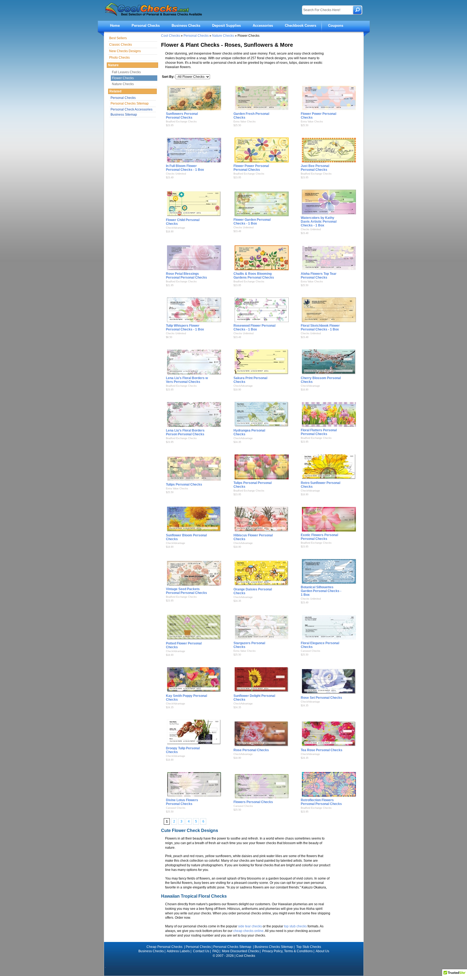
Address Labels (178, 951)
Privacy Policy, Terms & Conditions (287, 951)
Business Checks (186, 26)
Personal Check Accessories (131, 109)
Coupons (335, 26)
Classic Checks (120, 44)
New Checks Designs (125, 51)
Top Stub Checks (308, 947)
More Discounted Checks (240, 951)
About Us (322, 951)
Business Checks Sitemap (274, 947)
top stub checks (295, 926)
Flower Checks (123, 78)
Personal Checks (146, 26)
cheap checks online (248, 931)
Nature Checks (223, 36)
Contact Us (201, 951)
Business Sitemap (124, 114)
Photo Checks (119, 57)
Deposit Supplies (226, 26)
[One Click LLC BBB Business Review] (234, 963)
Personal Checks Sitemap (130, 103)
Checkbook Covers (300, 26)
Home (115, 26)
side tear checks (250, 926)
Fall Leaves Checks (126, 72)
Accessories (263, 26)
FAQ (215, 951)
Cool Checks (170, 36)
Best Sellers (118, 38)
